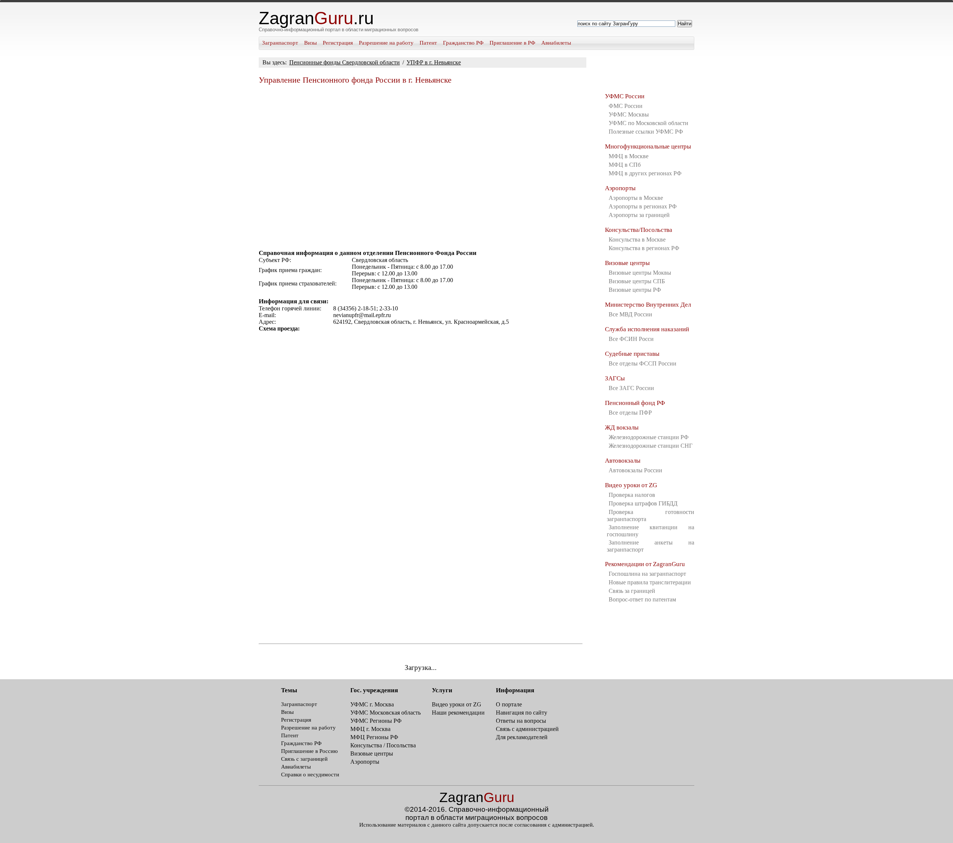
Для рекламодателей (522, 737)
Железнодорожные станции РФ (649, 437)
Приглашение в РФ (512, 43)
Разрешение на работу (386, 43)
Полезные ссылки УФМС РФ (646, 131)
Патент (428, 43)
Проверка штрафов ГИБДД (643, 503)
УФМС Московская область (385, 712)
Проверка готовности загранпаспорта (650, 515)
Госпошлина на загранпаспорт (647, 574)
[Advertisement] (421, 163)
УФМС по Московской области (648, 123)
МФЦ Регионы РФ (374, 737)
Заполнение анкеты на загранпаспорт (650, 546)
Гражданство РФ (463, 43)
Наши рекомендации (458, 712)
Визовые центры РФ (635, 290)
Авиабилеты (556, 43)
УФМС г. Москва (372, 704)
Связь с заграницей (304, 759)
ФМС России (626, 106)
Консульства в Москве (637, 239)
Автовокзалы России (635, 470)
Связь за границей (632, 591)
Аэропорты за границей (639, 215)
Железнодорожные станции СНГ (650, 446)
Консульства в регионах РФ (644, 248)
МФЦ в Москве (628, 156)
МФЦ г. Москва (370, 729)
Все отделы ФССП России (642, 363)
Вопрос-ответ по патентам (642, 599)
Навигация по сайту (521, 712)
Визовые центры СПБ (637, 281)
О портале (509, 704)
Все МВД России (630, 314)
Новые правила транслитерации (650, 582)
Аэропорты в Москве (636, 198)
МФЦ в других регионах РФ (645, 173)
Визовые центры (627, 262)
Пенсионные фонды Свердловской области (344, 62)
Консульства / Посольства (383, 745)
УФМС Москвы (629, 114)
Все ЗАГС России (631, 388)
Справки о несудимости (310, 774)
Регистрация (338, 43)
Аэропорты (620, 188)
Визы (310, 43)
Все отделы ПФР (630, 412)
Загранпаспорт (280, 43)
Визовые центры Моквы (640, 272)
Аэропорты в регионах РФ (643, 206)
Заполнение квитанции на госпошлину (650, 530)
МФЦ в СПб (625, 165)
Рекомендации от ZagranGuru (645, 564)
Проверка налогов (632, 495)
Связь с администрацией (527, 729)
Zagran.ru (316, 18)
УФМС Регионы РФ (376, 721)
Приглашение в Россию (309, 751)
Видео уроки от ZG (631, 485)
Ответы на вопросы (521, 721)
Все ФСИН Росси (631, 339)
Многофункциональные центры (648, 146)
